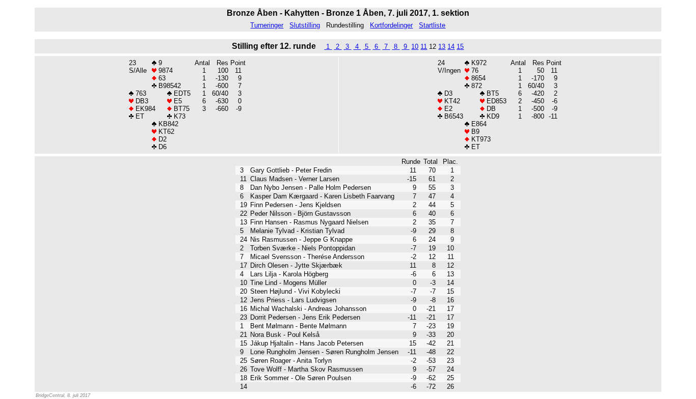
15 (460, 46)
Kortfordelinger (391, 25)
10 (414, 46)
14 (450, 46)
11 (423, 46)
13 (441, 46)
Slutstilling (304, 25)
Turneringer (266, 25)
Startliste (432, 25)
